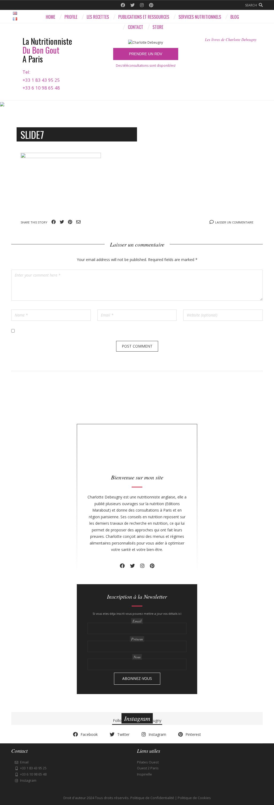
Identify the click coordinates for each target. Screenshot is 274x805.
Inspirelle (144, 774)
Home (50, 17)
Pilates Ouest (148, 762)
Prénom (137, 639)
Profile (70, 17)
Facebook (123, 5)
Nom (137, 656)
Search (251, 5)
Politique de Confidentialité (152, 797)
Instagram (142, 5)
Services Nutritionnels (199, 17)
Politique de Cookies (194, 797)
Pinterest (151, 5)
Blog (234, 17)
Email (78, 222)
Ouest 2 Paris (148, 768)
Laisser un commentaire (234, 222)
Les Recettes (98, 17)
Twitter (132, 5)
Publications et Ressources (143, 17)
